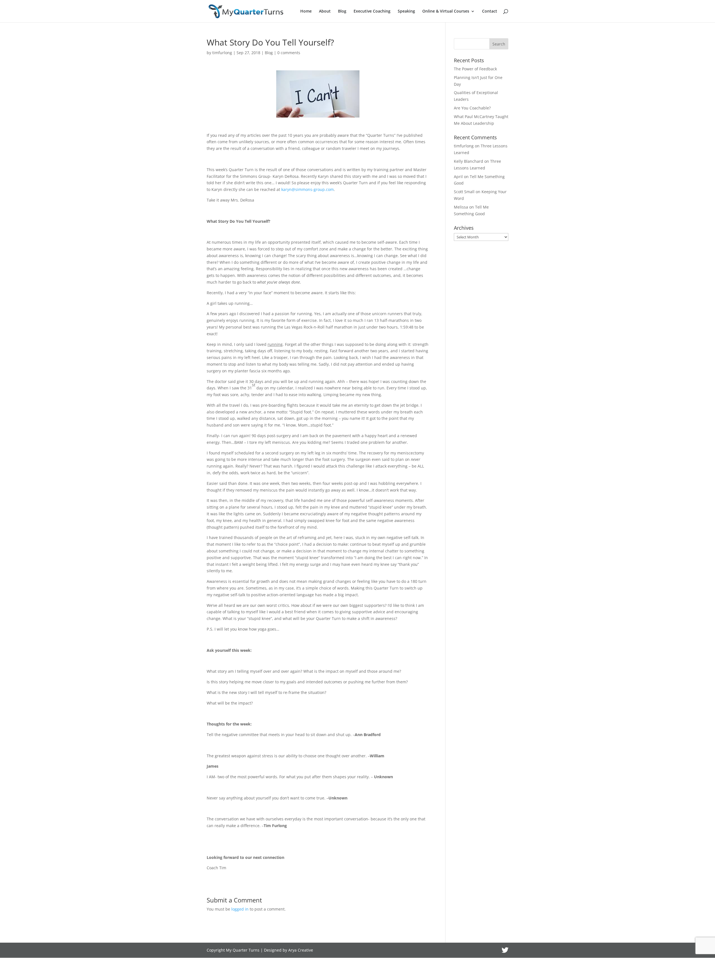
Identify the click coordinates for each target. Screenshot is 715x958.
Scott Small (464, 191)
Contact (489, 11)
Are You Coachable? (472, 108)
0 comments (288, 52)
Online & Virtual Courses (445, 11)
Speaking (406, 11)
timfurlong (222, 52)
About (325, 11)
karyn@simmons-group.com (307, 189)
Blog (342, 11)
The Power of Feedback (475, 68)
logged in (240, 909)
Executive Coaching (372, 11)
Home (306, 11)
